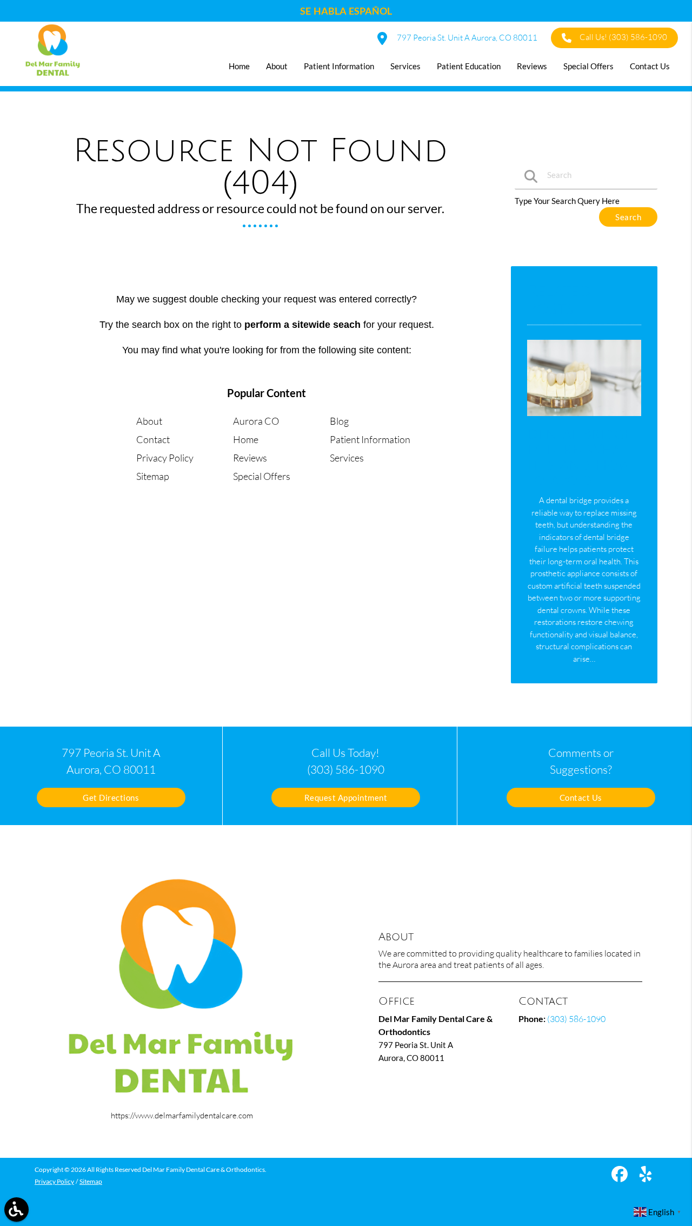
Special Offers (261, 476)
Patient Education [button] (469, 66)
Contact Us (581, 797)
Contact (153, 439)
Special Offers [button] (588, 66)
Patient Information (370, 439)
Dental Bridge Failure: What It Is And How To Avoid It (579, 457)
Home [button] (239, 66)
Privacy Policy (165, 458)
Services (347, 458)
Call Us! (623, 37)
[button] (16, 1209)
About (149, 421)
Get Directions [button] (111, 797)
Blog (339, 421)
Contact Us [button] (650, 66)
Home (245, 439)
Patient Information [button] (339, 66)
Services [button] (405, 66)
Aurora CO (256, 421)
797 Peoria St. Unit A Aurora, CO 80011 (466, 37)
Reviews (250, 458)
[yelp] (645, 1178)
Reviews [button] (532, 66)
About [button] (277, 66)
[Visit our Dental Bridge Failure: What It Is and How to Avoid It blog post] (584, 418)
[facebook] (620, 1178)
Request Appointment (346, 797)
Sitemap (152, 476)
